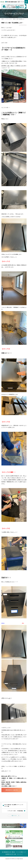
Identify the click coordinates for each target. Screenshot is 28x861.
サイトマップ (19, 854)
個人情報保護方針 (5, 852)
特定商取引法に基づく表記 (11, 854)
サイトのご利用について (21, 852)
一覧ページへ (14, 815)
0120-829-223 (12, 2)
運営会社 (13, 852)
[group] (14, 6)
